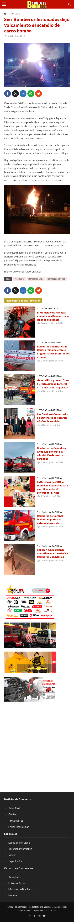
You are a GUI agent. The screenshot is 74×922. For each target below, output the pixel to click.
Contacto (13, 814)
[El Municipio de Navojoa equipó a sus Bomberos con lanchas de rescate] (19, 321)
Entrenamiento (16, 883)
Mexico (53, 308)
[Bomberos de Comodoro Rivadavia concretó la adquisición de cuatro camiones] (19, 457)
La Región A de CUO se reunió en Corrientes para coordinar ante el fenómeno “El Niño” (52, 487)
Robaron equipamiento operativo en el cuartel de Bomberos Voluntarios (52, 553)
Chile (19, 14)
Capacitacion (15, 861)
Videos (12, 855)
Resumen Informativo (20, 848)
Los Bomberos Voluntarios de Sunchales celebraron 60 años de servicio (52, 418)
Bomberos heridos (56, 279)
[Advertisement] (37, 742)
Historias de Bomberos (21, 889)
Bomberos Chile (36, 279)
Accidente (19, 279)
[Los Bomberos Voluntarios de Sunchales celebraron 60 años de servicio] (19, 423)
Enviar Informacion (18, 826)
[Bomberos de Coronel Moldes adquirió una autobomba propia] (19, 525)
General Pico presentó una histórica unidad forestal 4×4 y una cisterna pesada (53, 384)
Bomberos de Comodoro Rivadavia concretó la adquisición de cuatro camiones (51, 453)
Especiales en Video (19, 842)
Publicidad (14, 808)
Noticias (9, 14)
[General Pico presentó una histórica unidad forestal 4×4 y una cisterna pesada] (19, 389)
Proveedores (15, 820)
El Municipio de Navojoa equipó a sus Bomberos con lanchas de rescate (53, 316)
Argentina (55, 342)
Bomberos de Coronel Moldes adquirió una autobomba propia (50, 519)
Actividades (14, 877)
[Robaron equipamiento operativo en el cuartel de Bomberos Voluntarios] (19, 558)
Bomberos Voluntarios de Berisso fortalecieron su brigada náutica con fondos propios (53, 352)
